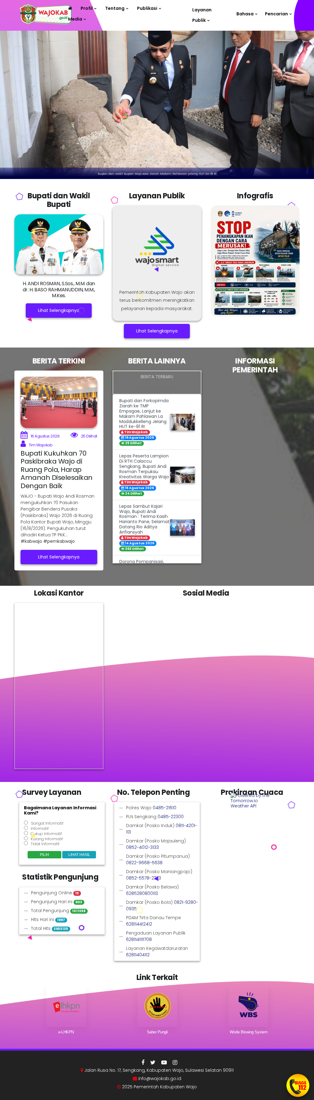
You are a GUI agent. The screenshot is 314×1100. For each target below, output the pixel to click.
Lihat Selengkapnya (58, 310)
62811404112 (138, 955)
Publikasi (147, 8)
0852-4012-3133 (142, 847)
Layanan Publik (202, 11)
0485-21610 (164, 808)
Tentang (114, 8)
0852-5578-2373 (143, 878)
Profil (87, 8)
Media (75, 19)
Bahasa (245, 14)
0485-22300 (171, 817)
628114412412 (139, 924)
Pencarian (276, 14)
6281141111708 (139, 939)
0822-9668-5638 (144, 863)
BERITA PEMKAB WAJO (157, 388)
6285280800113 (142, 893)
